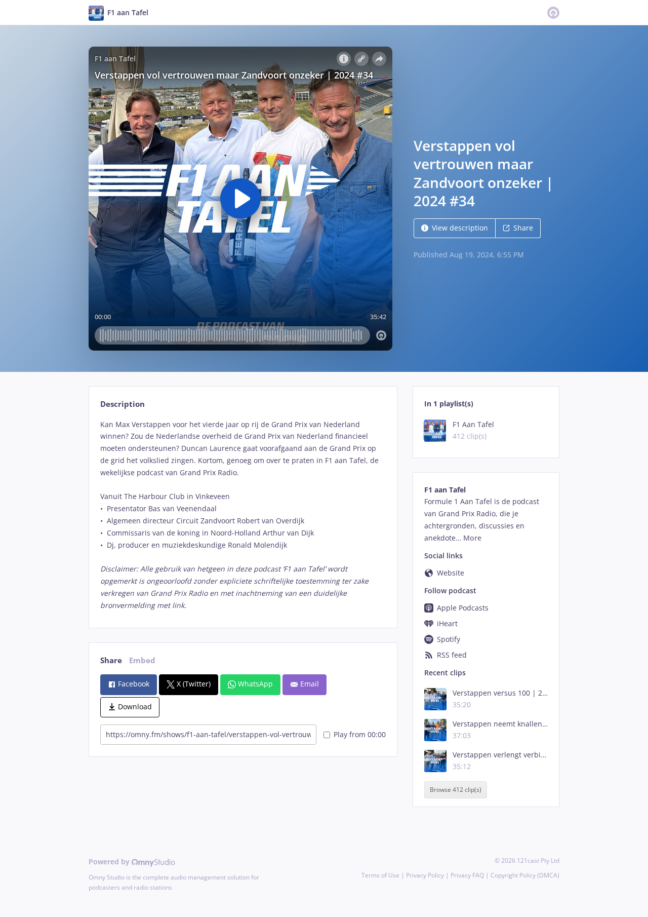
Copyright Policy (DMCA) (525, 875)
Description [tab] (122, 404)
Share (523, 228)
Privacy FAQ (467, 875)
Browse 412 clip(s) (455, 790)
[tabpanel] (242, 515)
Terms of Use (380, 875)
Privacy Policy (425, 875)
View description (460, 228)
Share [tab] (111, 660)
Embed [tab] (142, 660)
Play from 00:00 (360, 734)
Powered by (110, 861)
